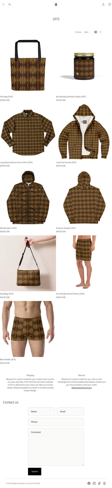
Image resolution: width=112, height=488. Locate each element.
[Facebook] (89, 483)
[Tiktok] (99, 483)
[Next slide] (51, 66)
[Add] (51, 89)
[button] (87, 32)
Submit (35, 471)
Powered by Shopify (33, 483)
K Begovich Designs (18, 483)
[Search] (9, 4)
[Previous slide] (4, 66)
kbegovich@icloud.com (82, 387)
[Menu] (3, 4)
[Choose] (51, 155)
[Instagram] (94, 483)
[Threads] (104, 483)
